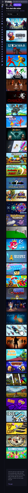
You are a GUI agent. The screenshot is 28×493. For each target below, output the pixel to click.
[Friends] (2, 4)
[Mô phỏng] (2, 51)
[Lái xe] (2, 49)
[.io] (2, 47)
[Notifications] (10, 4)
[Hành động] (2, 44)
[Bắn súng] (2, 34)
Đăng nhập (17, 5)
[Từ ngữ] (2, 61)
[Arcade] (2, 27)
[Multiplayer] (2, 21)
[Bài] (2, 30)
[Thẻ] (2, 65)
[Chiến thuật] (2, 37)
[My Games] (6, 4)
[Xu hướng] (2, 14)
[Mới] (2, 11)
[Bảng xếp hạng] (2, 23)
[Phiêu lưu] (2, 56)
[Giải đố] (2, 42)
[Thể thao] (2, 59)
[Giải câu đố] (2, 39)
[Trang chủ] (2, 6)
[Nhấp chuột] (2, 54)
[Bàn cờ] (2, 32)
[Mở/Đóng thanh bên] (2, 1)
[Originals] (2, 19)
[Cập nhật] (2, 16)
